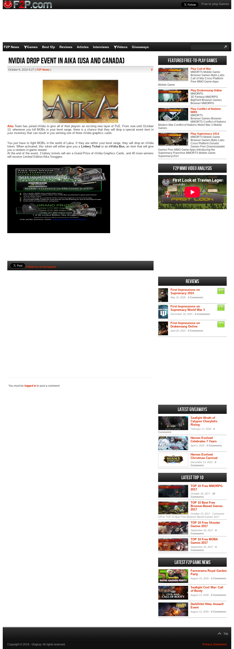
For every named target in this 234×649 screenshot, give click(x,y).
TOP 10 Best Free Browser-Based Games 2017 (207, 506)
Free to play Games (215, 4)
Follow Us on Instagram (41, 266)
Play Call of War (201, 68)
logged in (30, 385)
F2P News (11, 47)
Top (225, 633)
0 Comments (202, 314)
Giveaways (140, 47)
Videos (122, 47)
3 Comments (195, 297)
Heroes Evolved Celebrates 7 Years (204, 439)
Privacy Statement (214, 644)
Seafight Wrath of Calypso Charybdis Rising (204, 421)
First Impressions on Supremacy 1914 (185, 291)
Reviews (65, 47)
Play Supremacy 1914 (205, 133)
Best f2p (48, 47)
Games (32, 47)
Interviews (101, 47)
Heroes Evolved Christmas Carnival (204, 456)
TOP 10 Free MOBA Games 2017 (204, 541)
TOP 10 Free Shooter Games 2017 (205, 524)
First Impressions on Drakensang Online (185, 324)
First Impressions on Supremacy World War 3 (187, 308)
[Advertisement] (80, 316)
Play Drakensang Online (206, 90)
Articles (83, 47)
